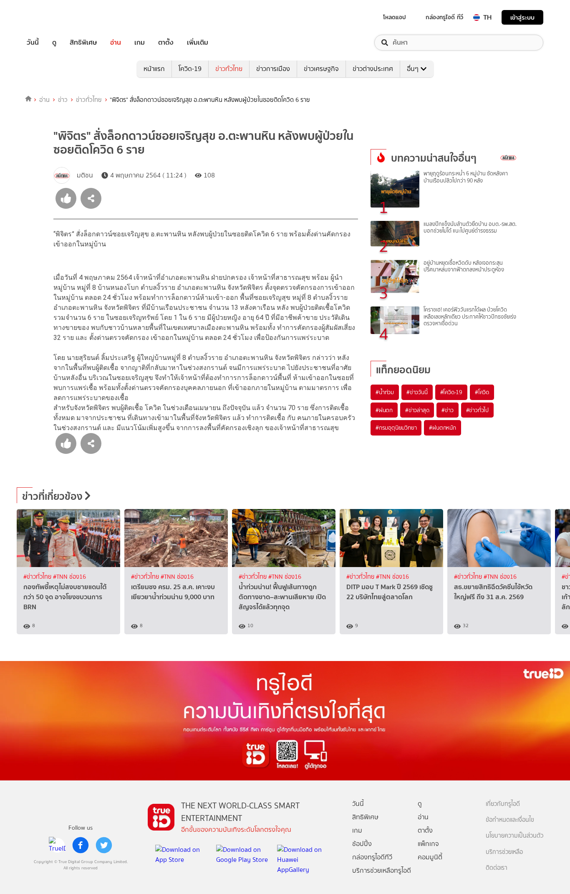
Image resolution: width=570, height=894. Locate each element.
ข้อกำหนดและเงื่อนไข (510, 819)
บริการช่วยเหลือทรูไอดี (381, 870)
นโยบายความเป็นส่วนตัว (514, 835)
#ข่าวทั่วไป (477, 410)
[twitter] (104, 845)
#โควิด (482, 392)
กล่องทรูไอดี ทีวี (444, 17)
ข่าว (63, 99)
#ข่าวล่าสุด (417, 410)
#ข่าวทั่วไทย (38, 576)
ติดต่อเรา (496, 868)
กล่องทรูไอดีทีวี (372, 857)
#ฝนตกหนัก (442, 427)
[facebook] (80, 845)
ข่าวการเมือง (273, 68)
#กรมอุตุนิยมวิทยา (396, 427)
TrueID (52, 17)
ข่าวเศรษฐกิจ (321, 68)
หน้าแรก (154, 68)
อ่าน (115, 43)
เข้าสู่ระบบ (522, 17)
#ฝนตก (384, 410)
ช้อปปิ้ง (362, 843)
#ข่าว (447, 410)
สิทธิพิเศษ (83, 43)
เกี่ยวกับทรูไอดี (503, 804)
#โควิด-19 (451, 392)
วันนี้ (33, 43)
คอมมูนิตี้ (430, 857)
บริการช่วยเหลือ (504, 852)
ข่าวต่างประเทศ (373, 68)
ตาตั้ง (166, 43)
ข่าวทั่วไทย (228, 68)
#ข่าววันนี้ (417, 392)
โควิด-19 (190, 68)
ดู (54, 43)
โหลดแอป (394, 17)
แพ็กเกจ (428, 843)
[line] (57, 845)
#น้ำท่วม (385, 392)
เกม (139, 43)
